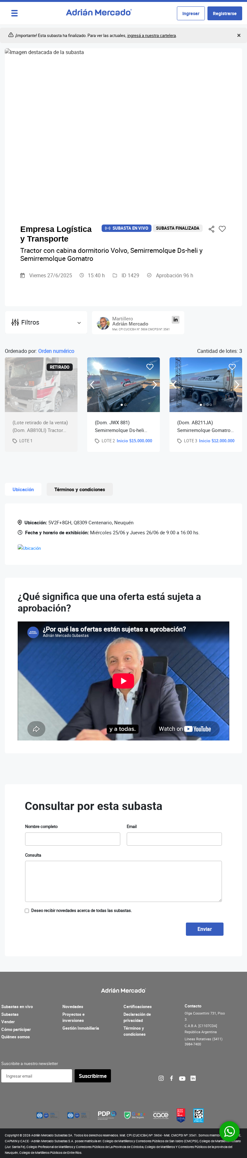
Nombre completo (41, 826)
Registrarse (225, 13)
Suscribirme (93, 1076)
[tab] (122, 405)
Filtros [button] (30, 322)
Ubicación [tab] (23, 489)
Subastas (10, 1014)
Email (132, 826)
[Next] (155, 385)
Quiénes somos (15, 1037)
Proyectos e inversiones (73, 1017)
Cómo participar (16, 1029)
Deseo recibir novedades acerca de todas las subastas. (81, 910)
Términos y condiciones (135, 1031)
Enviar (204, 929)
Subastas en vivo (17, 1006)
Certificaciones (138, 1006)
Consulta (33, 855)
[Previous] (92, 385)
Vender (8, 1022)
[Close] (238, 35)
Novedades (72, 1006)
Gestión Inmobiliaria (80, 1028)
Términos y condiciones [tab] (79, 489)
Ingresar (190, 13)
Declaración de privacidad (137, 1017)
